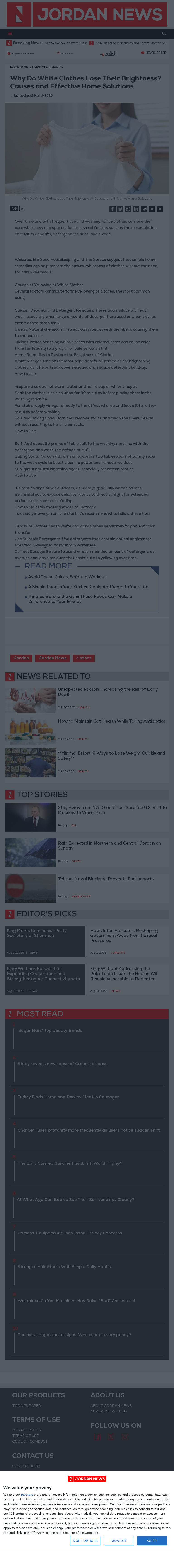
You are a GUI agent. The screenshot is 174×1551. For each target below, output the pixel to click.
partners (27, 1494)
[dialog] (87, 1511)
